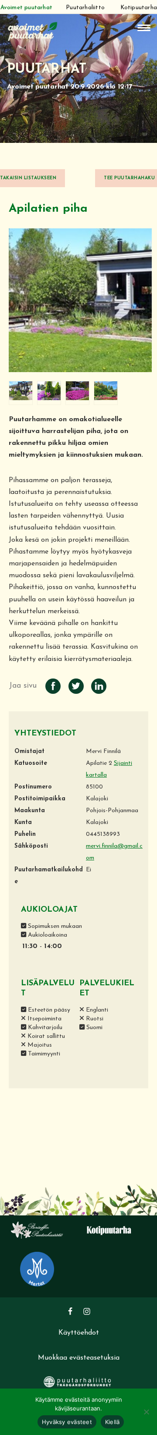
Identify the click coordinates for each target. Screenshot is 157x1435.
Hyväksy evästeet (67, 1421)
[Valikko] (143, 28)
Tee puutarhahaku (129, 178)
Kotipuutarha (138, 8)
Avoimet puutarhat (26, 8)
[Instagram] (87, 1311)
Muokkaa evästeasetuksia (78, 1357)
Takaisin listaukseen (28, 178)
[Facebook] (70, 1311)
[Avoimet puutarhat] (33, 30)
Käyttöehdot (78, 1332)
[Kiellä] (146, 1411)
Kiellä (112, 1421)
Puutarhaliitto (85, 8)
